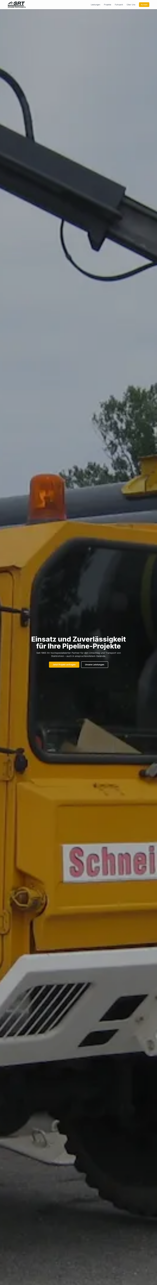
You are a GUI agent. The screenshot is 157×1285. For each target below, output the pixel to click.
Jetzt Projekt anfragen (64, 664)
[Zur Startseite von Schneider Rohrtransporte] (17, 4)
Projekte (107, 4)
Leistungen (95, 4)
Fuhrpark (119, 4)
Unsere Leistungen (94, 664)
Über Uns (131, 4)
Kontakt (144, 4)
